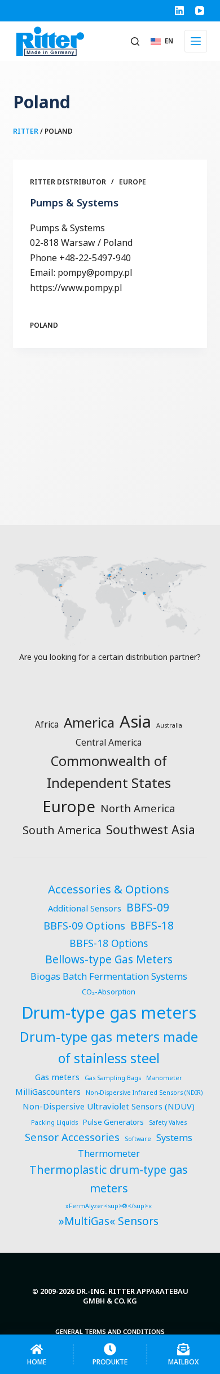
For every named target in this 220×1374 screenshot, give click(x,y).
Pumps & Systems (74, 202)
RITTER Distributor (68, 182)
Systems (174, 1137)
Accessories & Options (108, 889)
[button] (162, 41)
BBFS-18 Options (108, 943)
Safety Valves (168, 1122)
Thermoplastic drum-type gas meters (108, 1179)
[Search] (135, 41)
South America (62, 830)
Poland (44, 325)
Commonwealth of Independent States (109, 772)
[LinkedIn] (179, 10)
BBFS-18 (152, 925)
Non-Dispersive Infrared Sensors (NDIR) (144, 1092)
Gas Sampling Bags (113, 1078)
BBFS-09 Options (84, 925)
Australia (169, 725)
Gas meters (57, 1076)
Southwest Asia (150, 829)
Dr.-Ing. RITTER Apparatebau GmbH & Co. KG (132, 1296)
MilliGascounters (48, 1091)
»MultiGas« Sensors (109, 1221)
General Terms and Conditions (110, 1332)
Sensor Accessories (72, 1137)
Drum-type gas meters (108, 1012)
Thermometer (109, 1153)
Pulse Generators (113, 1122)
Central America (109, 742)
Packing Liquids (54, 1122)
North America (137, 808)
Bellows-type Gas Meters (109, 959)
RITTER (25, 131)
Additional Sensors (84, 908)
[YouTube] (199, 10)
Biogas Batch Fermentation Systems (108, 976)
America (89, 722)
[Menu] (195, 41)
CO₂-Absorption (108, 992)
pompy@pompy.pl (95, 272)
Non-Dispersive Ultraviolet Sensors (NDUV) (109, 1106)
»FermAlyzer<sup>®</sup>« (108, 1206)
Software (138, 1139)
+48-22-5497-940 (95, 258)
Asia (135, 721)
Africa (47, 724)
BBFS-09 (147, 907)
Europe (132, 182)
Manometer (164, 1078)
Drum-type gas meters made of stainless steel (109, 1047)
